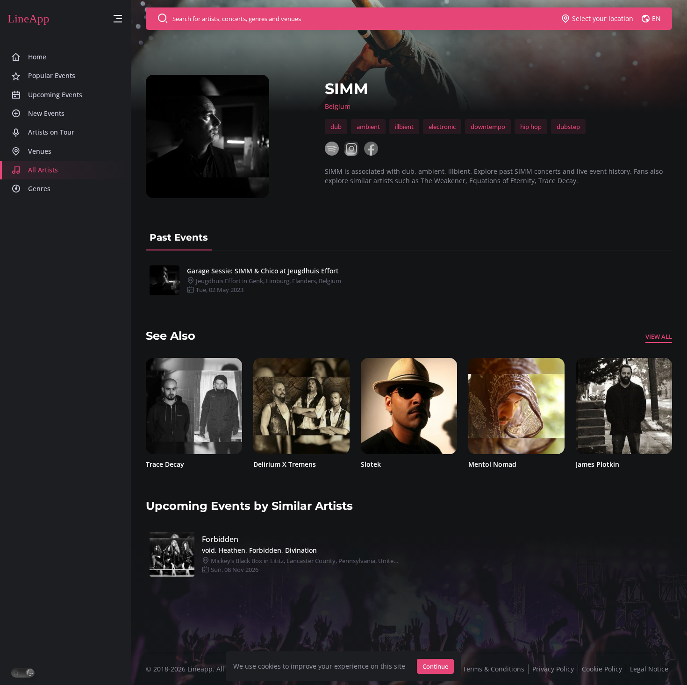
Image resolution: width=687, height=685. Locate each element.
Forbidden (220, 539)
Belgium (338, 106)
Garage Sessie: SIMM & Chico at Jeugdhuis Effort (262, 270)
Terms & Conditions (493, 668)
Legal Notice (649, 668)
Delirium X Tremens (177, 464)
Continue (435, 666)
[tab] (179, 237)
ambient (368, 126)
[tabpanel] (409, 280)
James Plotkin (490, 464)
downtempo (488, 126)
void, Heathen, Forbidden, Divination (259, 550)
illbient (404, 126)
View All (658, 336)
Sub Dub (589, 464)
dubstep (568, 126)
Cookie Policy (602, 668)
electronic (442, 126)
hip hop (531, 126)
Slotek (264, 464)
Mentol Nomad (385, 464)
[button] (117, 19)
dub (336, 126)
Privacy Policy (553, 668)
